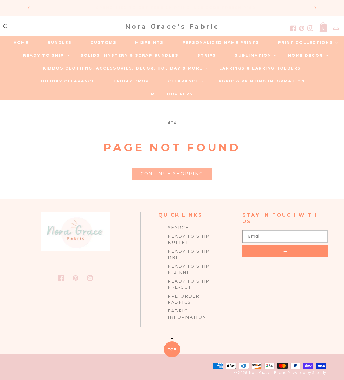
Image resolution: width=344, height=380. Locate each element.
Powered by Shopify (307, 373)
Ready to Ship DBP (189, 254)
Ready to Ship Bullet (189, 239)
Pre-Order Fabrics (184, 299)
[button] (6, 26)
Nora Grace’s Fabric (267, 373)
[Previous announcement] (29, 8)
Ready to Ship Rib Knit (189, 269)
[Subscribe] (285, 251)
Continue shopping (172, 173)
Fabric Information (187, 314)
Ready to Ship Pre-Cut (189, 284)
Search (178, 227)
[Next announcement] (315, 8)
